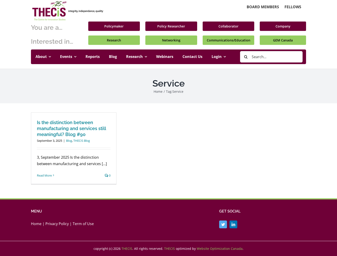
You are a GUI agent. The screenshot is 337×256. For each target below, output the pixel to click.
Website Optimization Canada (220, 248)
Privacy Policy (57, 223)
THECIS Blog (81, 141)
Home (36, 223)
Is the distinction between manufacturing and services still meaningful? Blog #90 (71, 128)
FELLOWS (293, 6)
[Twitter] (223, 224)
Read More (44, 175)
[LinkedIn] (233, 224)
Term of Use (83, 223)
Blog (69, 141)
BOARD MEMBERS (263, 6)
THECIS (127, 248)
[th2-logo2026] (67, 2)
